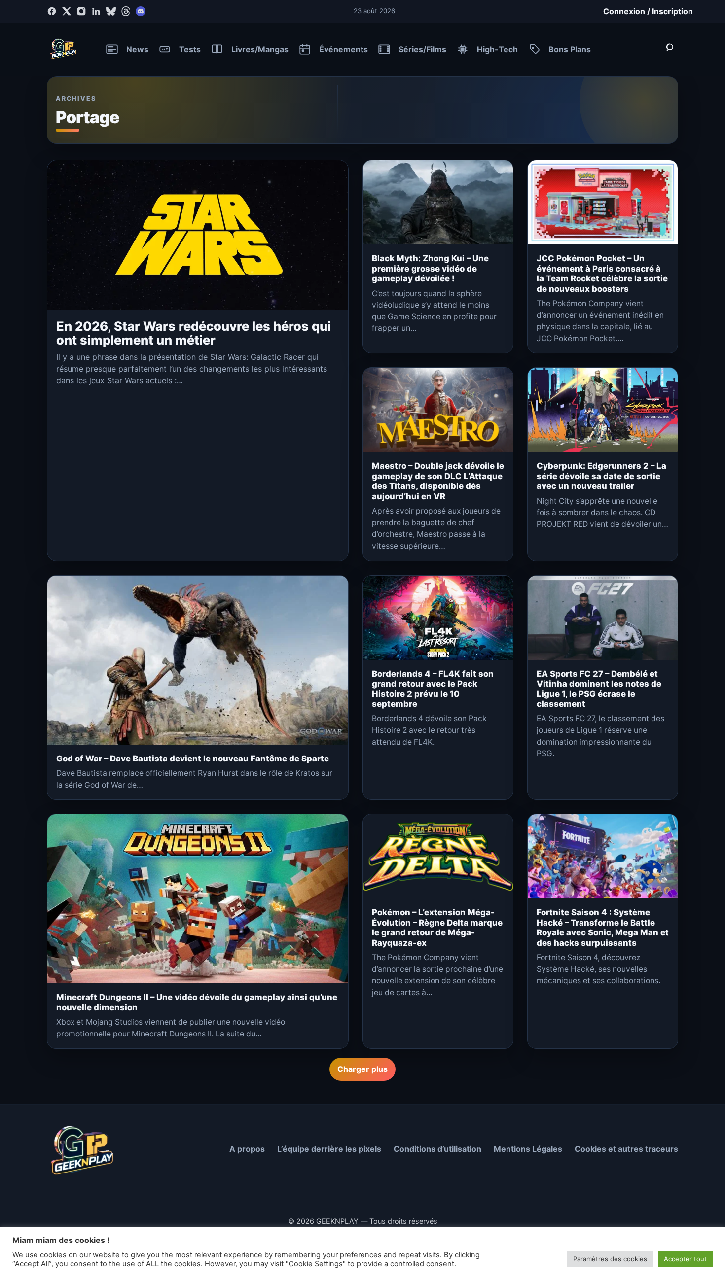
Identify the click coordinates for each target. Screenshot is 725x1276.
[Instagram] (81, 11)
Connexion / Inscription (648, 11)
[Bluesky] (111, 11)
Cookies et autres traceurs (626, 1149)
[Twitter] (67, 11)
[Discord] (140, 11)
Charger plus (362, 1069)
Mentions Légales (528, 1149)
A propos (247, 1149)
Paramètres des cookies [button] (610, 1259)
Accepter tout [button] (685, 1259)
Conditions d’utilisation (437, 1149)
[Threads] (126, 11)
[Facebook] (52, 11)
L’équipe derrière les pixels (329, 1149)
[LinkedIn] (96, 11)
